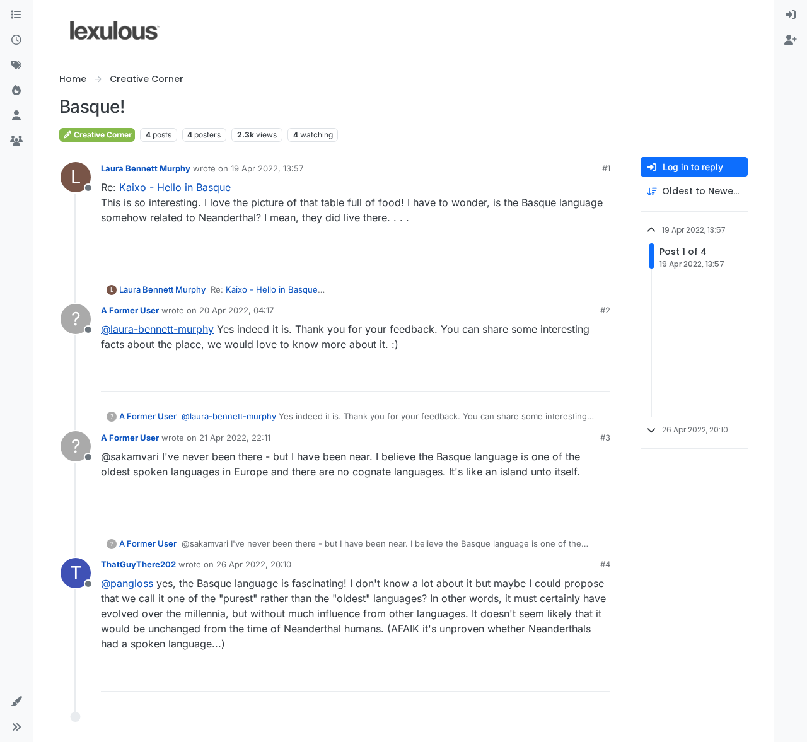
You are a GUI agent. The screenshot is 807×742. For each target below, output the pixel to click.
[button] (16, 702)
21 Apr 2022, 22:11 (234, 437)
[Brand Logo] (115, 30)
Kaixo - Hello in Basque (175, 187)
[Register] (790, 40)
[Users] (16, 116)
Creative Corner (102, 134)
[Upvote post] (552, 250)
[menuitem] (790, 15)
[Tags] (16, 65)
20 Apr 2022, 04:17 (236, 310)
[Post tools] (599, 250)
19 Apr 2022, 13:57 (267, 168)
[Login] (790, 15)
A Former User (130, 310)
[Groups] (16, 141)
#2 (605, 310)
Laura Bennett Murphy (145, 168)
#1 (606, 168)
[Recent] (16, 40)
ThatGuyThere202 (138, 564)
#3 (605, 437)
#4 (605, 564)
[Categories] (16, 15)
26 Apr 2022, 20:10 (253, 564)
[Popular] (16, 91)
